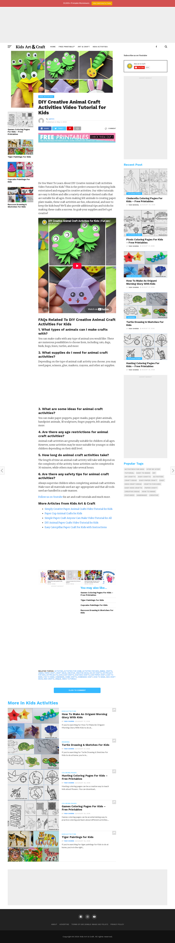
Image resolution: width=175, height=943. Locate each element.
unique (58, 679)
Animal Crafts (106, 671)
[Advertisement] (87, 25)
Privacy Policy (117, 924)
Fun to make (49, 677)
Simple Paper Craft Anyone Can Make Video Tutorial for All (78, 518)
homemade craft (85, 677)
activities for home (73, 671)
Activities (58, 671)
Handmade (59, 677)
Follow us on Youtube (50, 496)
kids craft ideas (133, 484)
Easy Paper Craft (98, 675)
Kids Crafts (49, 679)
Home (53, 47)
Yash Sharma (69, 721)
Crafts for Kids (152, 484)
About (54, 924)
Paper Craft (151, 488)
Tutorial (129, 473)
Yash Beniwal (134, 205)
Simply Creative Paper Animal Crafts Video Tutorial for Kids (78, 508)
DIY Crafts (97, 673)
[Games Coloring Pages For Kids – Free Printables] (20, 126)
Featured (129, 495)
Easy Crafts (68, 675)
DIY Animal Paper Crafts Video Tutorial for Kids (71, 522)
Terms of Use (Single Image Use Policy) (89, 924)
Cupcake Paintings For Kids (19, 180)
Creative (71, 673)
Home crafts (71, 677)
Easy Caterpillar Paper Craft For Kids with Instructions (76, 527)
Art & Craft (84, 47)
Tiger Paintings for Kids (19, 157)
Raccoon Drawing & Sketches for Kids (17, 205)
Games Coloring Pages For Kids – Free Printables (19, 131)
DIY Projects (52, 675)
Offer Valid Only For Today (102, 3)
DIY (91, 673)
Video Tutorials (69, 679)
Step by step (153, 469)
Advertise (64, 924)
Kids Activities (100, 47)
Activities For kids (90, 671)
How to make (99, 677)
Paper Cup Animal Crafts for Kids (63, 513)
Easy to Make (143, 473)
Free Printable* (67, 47)
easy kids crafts (82, 675)
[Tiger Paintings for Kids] (20, 154)
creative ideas (82, 673)
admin (51, 119)
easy (61, 675)
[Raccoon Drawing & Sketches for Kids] (20, 201)
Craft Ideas (61, 673)
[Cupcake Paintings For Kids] (20, 176)
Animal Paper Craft (46, 673)
